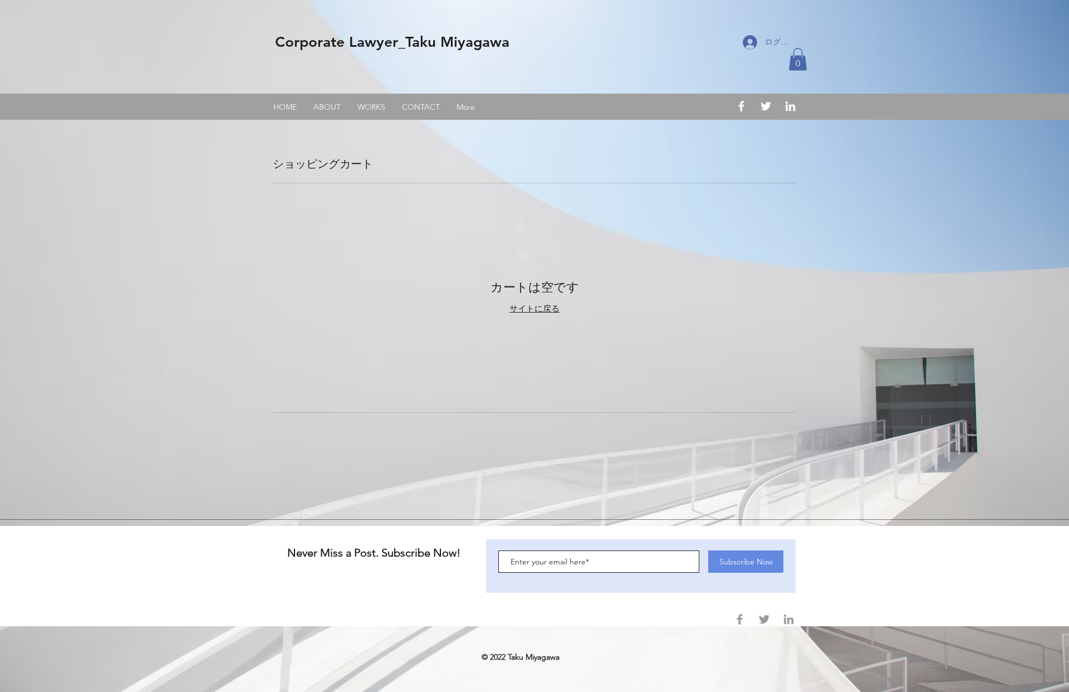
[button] (797, 59)
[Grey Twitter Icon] (764, 619)
